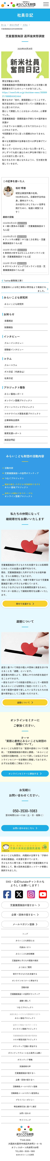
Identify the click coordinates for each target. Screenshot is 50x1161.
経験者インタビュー (14, 349)
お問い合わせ (25, 1113)
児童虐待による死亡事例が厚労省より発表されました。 (23, 288)
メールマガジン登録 (23, 924)
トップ (25, 933)
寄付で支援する (23, 603)
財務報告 (8, 327)
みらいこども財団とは (25, 940)
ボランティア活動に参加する (25, 1046)
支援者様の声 (25, 1066)
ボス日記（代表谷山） (15, 371)
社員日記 (8, 378)
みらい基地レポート (14, 393)
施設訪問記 (9, 439)
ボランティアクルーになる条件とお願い (25, 1053)
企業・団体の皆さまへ (23, 914)
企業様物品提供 (11, 420)
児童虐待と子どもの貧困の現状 (25, 960)
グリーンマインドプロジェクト (19, 407)
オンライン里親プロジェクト (18, 400)
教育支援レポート (12, 433)
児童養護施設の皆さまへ (23, 905)
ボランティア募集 (25, 1059)
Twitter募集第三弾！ (14, 280)
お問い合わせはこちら (23, 828)
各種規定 (8, 320)
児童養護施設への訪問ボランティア (22, 473)
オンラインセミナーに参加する (23, 773)
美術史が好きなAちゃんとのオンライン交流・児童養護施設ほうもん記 (24, 254)
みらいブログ (22, 223)
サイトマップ (25, 1120)
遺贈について (23, 702)
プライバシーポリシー (25, 1099)
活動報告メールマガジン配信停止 (25, 1093)
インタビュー (12, 336)
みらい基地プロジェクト (22, 486)
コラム (8, 359)
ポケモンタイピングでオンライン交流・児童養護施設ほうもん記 (24, 268)
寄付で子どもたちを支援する (25, 974)
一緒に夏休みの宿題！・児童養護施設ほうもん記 (24, 227)
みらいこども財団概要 (25, 953)
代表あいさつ (25, 947)
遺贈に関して (25, 1000)
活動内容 (9, 468)
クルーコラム (10, 365)
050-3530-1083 (25, 811)
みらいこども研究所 (16, 297)
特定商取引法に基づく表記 (25, 1106)
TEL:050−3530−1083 (25, 1151)
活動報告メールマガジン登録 (25, 1086)
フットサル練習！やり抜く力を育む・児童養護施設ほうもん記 (24, 241)
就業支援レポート (12, 426)
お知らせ (9, 314)
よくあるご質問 (25, 967)
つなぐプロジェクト (14, 478)
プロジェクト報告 (14, 387)
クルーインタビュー (14, 343)
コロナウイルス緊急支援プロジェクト (22, 413)
